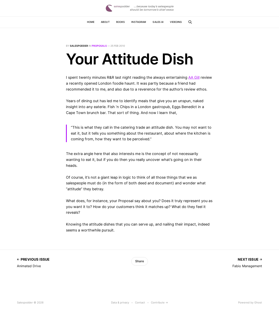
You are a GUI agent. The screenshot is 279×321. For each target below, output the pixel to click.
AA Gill (194, 77)
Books (120, 21)
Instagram (138, 21)
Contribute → (159, 302)
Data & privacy (120, 302)
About (105, 21)
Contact (140, 302)
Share (139, 261)
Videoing (176, 21)
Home (90, 21)
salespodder (79, 45)
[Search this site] (190, 22)
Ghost (258, 302)
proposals (99, 45)
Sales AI (158, 21)
